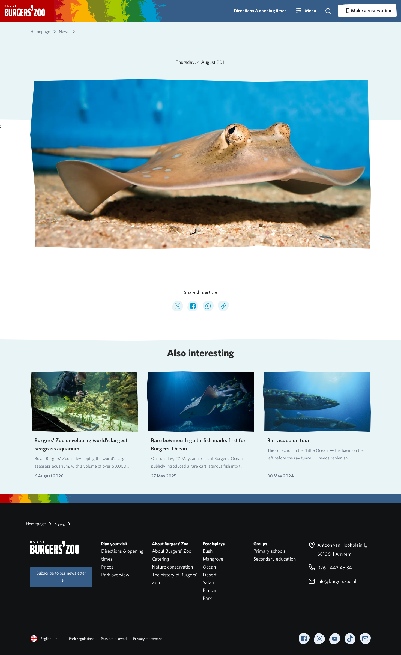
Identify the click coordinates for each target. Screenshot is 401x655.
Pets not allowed (114, 638)
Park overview (115, 575)
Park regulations (81, 638)
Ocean (209, 567)
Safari (208, 582)
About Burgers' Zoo (171, 551)
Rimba (209, 590)
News (59, 524)
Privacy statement (147, 638)
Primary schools (269, 551)
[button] (305, 11)
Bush (208, 551)
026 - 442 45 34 (334, 567)
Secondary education (274, 559)
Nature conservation (172, 567)
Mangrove (213, 559)
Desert (210, 575)
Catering (160, 559)
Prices (107, 567)
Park (207, 598)
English (45, 638)
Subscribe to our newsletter (61, 573)
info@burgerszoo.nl (336, 581)
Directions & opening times (260, 11)
